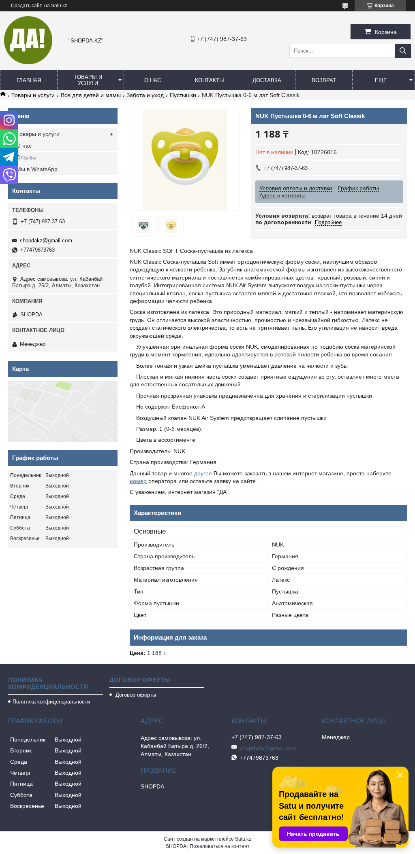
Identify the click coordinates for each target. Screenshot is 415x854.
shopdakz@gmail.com (46, 240)
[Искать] (403, 51)
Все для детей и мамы (91, 95)
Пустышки (183, 95)
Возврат (324, 80)
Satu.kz (243, 839)
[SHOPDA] (28, 62)
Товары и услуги (88, 80)
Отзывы (26, 157)
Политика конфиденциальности (51, 702)
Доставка (266, 80)
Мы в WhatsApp (37, 169)
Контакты (209, 80)
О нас (152, 80)
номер (138, 481)
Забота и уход (145, 95)
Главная (29, 80)
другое (203, 473)
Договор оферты (135, 695)
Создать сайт (26, 5)
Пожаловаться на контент (220, 846)
